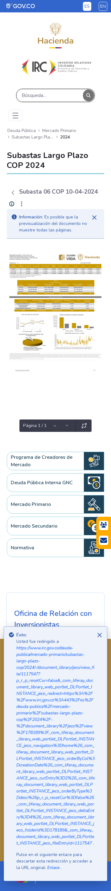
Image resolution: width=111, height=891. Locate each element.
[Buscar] (88, 95)
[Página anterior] (55, 425)
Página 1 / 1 (35, 425)
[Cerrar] (94, 217)
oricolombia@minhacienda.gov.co (49, 740)
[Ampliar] (84, 425)
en (103, 6)
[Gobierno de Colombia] (21, 5)
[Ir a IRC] (55, 67)
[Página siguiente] (67, 425)
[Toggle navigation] (15, 115)
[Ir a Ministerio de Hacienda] (55, 35)
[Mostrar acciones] (22, 204)
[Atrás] (13, 193)
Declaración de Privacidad (41, 797)
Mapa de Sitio (29, 785)
